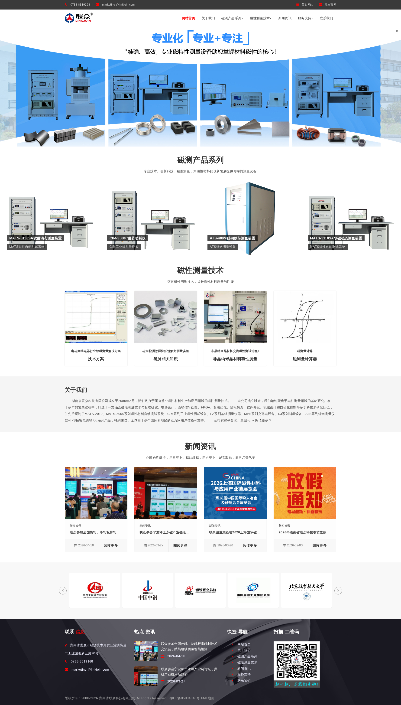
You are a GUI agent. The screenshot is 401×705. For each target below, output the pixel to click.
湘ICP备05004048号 (184, 698)
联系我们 (326, 18)
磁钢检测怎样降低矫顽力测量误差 (165, 351)
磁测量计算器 (305, 359)
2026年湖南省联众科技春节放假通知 (306, 532)
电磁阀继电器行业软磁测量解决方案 (96, 351)
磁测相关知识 (166, 359)
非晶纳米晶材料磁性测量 (235, 359)
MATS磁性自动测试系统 (50, 210)
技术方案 (96, 359)
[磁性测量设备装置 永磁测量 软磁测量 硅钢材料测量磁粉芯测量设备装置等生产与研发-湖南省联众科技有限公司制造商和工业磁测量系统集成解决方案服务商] (79, 18)
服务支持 (304, 18)
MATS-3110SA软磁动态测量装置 (351, 203)
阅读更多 (262, 420)
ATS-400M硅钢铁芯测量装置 (250, 203)
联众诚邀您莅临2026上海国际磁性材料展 (239, 532)
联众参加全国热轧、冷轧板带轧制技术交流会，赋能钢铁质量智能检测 (121, 532)
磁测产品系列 (231, 18)
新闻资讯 (284, 18)
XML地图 (207, 698)
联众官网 (330, 4)
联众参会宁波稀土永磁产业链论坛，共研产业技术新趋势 (181, 532)
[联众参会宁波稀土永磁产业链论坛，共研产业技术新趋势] (146, 676)
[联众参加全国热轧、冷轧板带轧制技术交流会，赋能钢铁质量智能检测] (146, 650)
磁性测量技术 (260, 18)
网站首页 (188, 18)
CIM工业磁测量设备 (150, 210)
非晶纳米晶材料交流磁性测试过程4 (235, 351)
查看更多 (50, 219)
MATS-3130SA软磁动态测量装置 (50, 203)
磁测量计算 (305, 351)
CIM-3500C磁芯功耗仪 (150, 203)
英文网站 (307, 4)
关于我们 (208, 18)
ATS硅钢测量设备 (251, 210)
